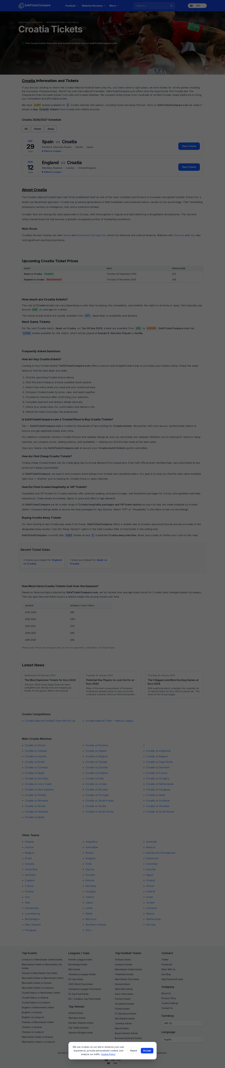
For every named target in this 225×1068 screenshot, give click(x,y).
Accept (147, 1050)
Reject (133, 1050)
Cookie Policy (108, 1054)
